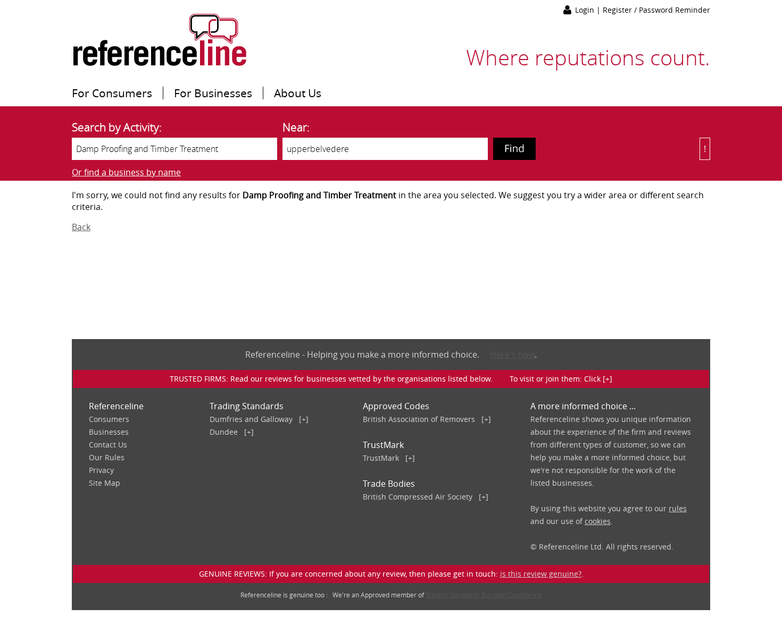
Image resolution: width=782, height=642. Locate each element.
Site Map (104, 483)
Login (585, 10)
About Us (297, 93)
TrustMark (381, 458)
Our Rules (106, 457)
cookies (598, 521)
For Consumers (112, 93)
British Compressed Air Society (417, 497)
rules (678, 508)
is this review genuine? (540, 574)
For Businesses (213, 93)
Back (81, 227)
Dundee (224, 432)
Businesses (109, 432)
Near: (296, 127)
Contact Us (108, 445)
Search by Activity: (117, 127)
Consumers (109, 419)
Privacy (101, 470)
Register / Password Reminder (656, 10)
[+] (304, 419)
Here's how (512, 354)
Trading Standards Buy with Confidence (484, 594)
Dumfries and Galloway (251, 419)
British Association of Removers (419, 419)
